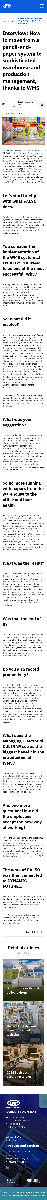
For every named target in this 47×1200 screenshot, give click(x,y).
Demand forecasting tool (17, 1158)
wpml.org (24, 1192)
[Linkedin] (7, 1168)
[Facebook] (30, 113)
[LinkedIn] (26, 113)
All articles (23, 953)
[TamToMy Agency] (32, 1181)
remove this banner (35, 1195)
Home (4, 21)
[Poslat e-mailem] (20, 113)
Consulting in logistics (16, 1161)
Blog (12, 21)
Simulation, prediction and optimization (18, 1153)
